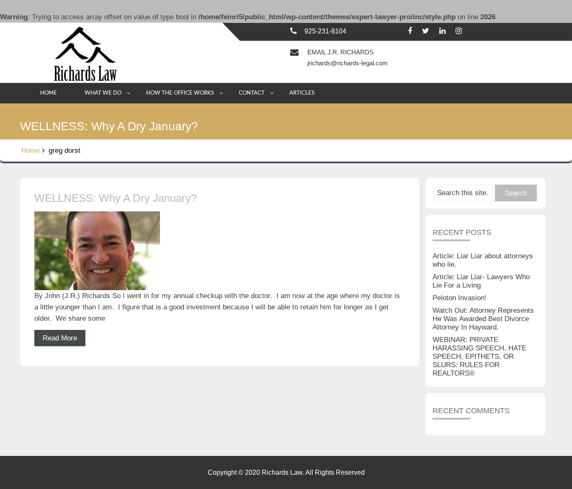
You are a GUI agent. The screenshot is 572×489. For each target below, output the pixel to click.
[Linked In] (442, 31)
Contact (252, 93)
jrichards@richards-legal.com (347, 63)
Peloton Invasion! (460, 298)
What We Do (103, 93)
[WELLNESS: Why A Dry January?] (219, 250)
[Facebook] (410, 31)
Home (48, 93)
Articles (301, 93)
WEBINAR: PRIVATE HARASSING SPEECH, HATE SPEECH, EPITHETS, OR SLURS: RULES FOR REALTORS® (479, 356)
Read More (60, 338)
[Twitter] (425, 31)
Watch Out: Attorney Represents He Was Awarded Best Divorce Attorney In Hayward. (483, 318)
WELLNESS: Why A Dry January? (115, 198)
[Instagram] (458, 31)
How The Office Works (180, 93)
